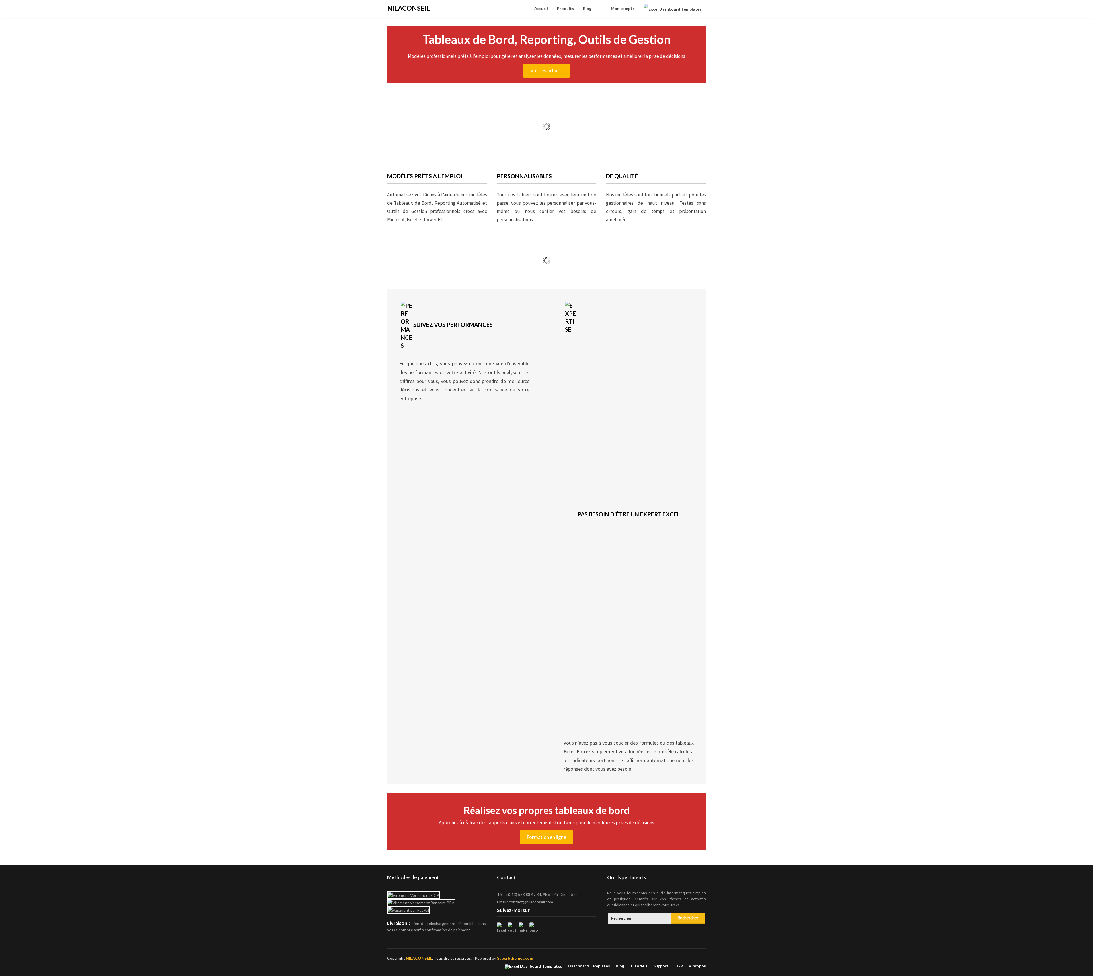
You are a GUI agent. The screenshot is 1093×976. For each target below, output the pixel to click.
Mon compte (623, 8)
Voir (425, 272)
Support (661, 966)
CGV (678, 966)
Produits (565, 8)
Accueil (541, 8)
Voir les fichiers (546, 70)
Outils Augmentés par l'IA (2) (587, 262)
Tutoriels (639, 966)
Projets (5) (506, 262)
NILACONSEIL (408, 8)
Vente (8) (425, 262)
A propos (697, 966)
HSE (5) (667, 262)
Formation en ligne (546, 837)
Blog (587, 8)
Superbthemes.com (515, 958)
